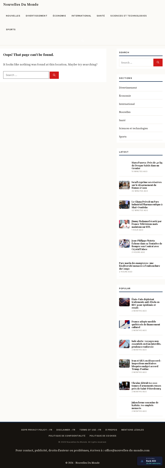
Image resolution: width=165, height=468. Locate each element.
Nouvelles (13, 16)
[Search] (54, 75)
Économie (59, 16)
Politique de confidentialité (67, 436)
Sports (11, 29)
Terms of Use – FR (90, 430)
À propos (111, 430)
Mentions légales (132, 430)
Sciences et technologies (128, 16)
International (81, 16)
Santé (101, 16)
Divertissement (36, 16)
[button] (82, 40)
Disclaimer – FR (65, 430)
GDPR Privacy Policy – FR (36, 430)
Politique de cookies (103, 436)
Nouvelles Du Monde (21, 4)
